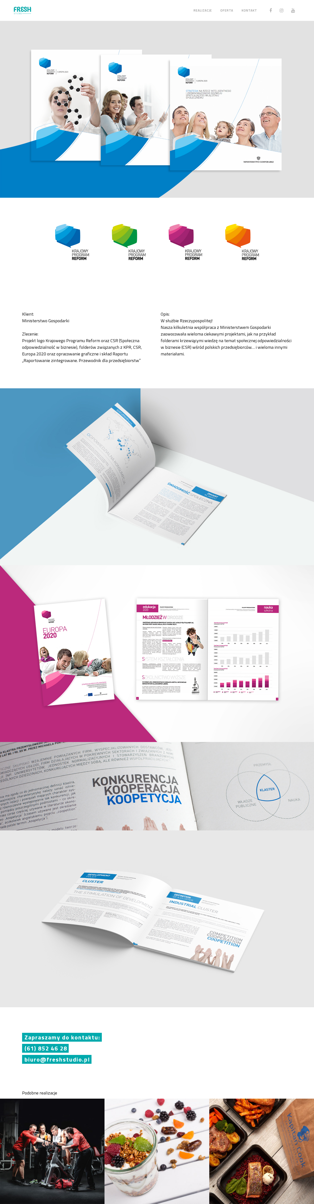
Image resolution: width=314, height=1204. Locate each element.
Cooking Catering (157, 1146)
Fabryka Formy (52, 1146)
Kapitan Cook (261, 1146)
